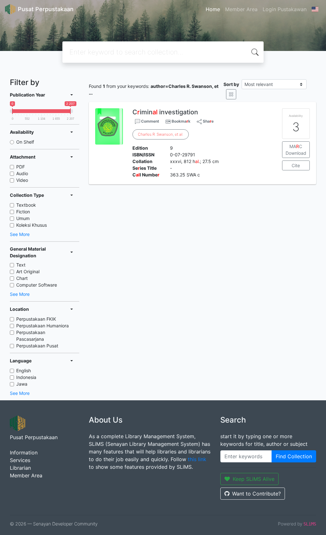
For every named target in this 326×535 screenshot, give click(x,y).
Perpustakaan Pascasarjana (30, 336)
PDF (20, 166)
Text (20, 265)
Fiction (23, 211)
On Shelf (25, 142)
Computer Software (36, 285)
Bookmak (181, 121)
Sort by (231, 84)
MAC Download (296, 150)
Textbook (26, 205)
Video (22, 180)
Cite (296, 165)
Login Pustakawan (285, 9)
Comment (149, 121)
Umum (23, 218)
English (23, 370)
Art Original (27, 271)
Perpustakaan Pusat (37, 345)
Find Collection (294, 456)
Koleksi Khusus (31, 225)
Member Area (241, 9)
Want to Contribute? (256, 493)
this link (197, 459)
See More (20, 234)
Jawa (21, 384)
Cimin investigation (165, 112)
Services (20, 460)
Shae (208, 121)
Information (24, 452)
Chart (22, 278)
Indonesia (26, 377)
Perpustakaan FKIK (36, 319)
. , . (160, 134)
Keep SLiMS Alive (253, 479)
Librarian (20, 468)
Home (213, 9)
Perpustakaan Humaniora (42, 325)
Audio (22, 173)
